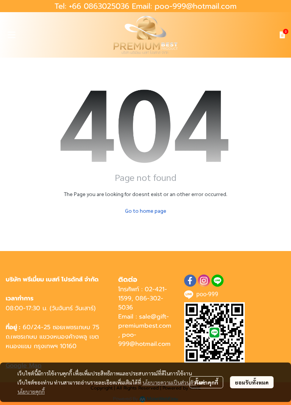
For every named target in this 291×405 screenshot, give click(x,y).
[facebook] (190, 281)
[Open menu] (11, 34)
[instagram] (204, 281)
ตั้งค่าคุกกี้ (206, 382)
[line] (217, 281)
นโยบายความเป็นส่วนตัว (169, 382)
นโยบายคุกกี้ (31, 391)
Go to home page (145, 210)
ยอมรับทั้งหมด (252, 382)
